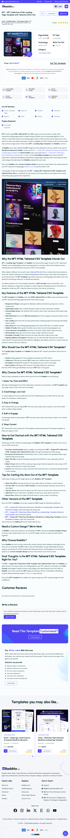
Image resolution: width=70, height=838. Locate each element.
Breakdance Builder (12, 519)
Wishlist (39, 1)
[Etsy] (41, 810)
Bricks (4, 795)
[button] (66, 6)
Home (3, 21)
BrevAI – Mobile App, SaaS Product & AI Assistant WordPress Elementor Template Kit (17, 740)
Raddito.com (26, 785)
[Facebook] (15, 810)
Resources (48, 1)
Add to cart (63, 13)
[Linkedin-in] (28, 810)
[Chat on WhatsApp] (65, 833)
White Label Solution (61, 1)
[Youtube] (55, 810)
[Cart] (56, 6)
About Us (5, 785)
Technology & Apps (22, 21)
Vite (44, 272)
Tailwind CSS (34, 272)
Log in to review (9, 617)
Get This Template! (58, 63)
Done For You (26, 799)
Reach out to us (30, 167)
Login (60, 6)
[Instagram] (22, 810)
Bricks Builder (10, 515)
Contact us (28, 573)
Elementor (5, 792)
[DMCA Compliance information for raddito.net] (35, 835)
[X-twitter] (35, 810)
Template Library (11, 21)
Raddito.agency (27, 788)
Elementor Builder (11, 510)
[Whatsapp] (48, 810)
